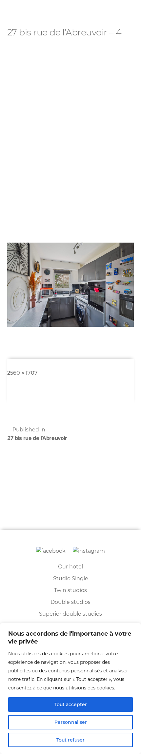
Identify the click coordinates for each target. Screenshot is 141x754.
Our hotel (70, 567)
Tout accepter (70, 704)
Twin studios (70, 590)
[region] (70, 688)
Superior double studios (70, 614)
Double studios (70, 602)
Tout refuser (70, 740)
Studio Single (70, 578)
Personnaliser (70, 722)
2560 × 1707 (22, 373)
